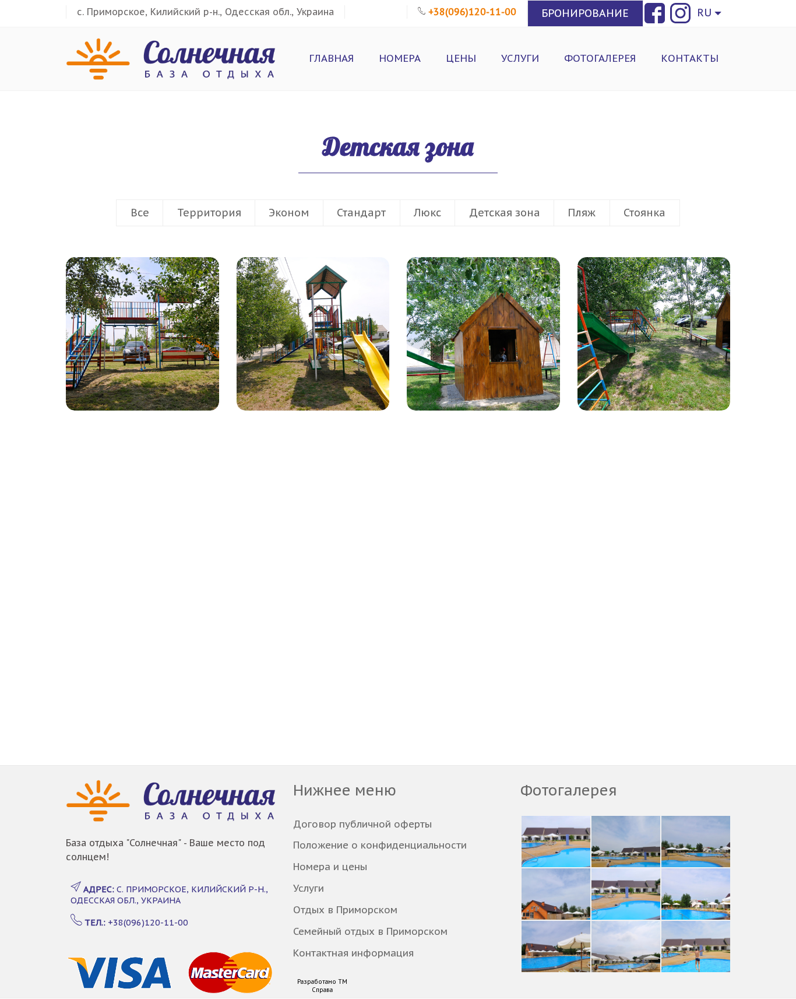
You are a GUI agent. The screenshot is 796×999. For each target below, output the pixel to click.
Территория (209, 212)
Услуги (520, 58)
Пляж (582, 212)
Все (140, 212)
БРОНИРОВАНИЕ (585, 13)
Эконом (289, 212)
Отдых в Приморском (345, 909)
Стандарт (361, 212)
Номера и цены (330, 866)
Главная (331, 58)
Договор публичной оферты (362, 824)
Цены (461, 58)
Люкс (427, 212)
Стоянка (644, 212)
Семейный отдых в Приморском (370, 931)
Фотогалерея (600, 58)
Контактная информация (353, 953)
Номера (400, 58)
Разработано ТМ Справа (322, 986)
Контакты (689, 58)
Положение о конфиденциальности (380, 845)
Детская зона (504, 212)
